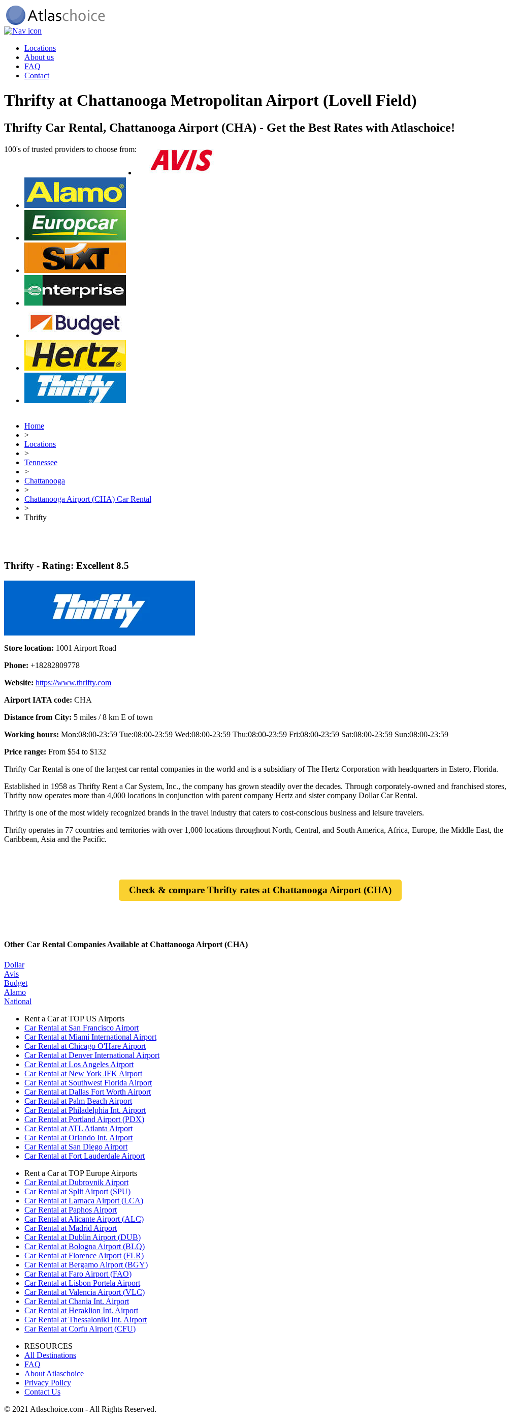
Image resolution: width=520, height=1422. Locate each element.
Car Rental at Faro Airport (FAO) (78, 1273)
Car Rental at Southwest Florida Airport (88, 1082)
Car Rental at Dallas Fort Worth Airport (87, 1091)
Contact (36, 75)
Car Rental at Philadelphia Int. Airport (85, 1110)
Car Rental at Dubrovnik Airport (76, 1182)
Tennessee (40, 462)
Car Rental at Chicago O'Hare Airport (85, 1046)
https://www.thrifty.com (73, 682)
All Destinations (50, 1355)
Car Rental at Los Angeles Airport (79, 1064)
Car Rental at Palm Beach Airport (78, 1101)
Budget (15, 983)
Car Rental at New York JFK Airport (83, 1073)
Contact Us (42, 1391)
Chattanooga (44, 480)
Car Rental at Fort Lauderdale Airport (84, 1156)
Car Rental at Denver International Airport (91, 1055)
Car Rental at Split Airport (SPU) (77, 1191)
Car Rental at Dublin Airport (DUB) (82, 1237)
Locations (40, 48)
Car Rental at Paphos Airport (70, 1209)
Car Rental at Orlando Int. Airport (78, 1137)
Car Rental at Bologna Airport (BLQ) (84, 1246)
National (17, 1001)
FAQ (32, 66)
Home (34, 425)
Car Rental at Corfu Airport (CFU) (80, 1328)
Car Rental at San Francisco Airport (81, 1027)
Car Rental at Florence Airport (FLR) (84, 1255)
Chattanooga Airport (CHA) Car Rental (87, 499)
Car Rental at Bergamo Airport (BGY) (86, 1264)
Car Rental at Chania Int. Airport (76, 1301)
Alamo (15, 992)
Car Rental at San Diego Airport (75, 1146)
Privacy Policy (47, 1382)
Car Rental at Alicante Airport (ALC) (84, 1219)
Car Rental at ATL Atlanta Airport (78, 1128)
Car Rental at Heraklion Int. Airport (81, 1310)
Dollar (14, 964)
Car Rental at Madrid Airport (70, 1228)
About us (39, 57)
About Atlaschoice (54, 1373)
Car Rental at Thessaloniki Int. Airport (85, 1319)
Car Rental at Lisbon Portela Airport (82, 1283)
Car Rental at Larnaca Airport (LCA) (83, 1200)
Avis (11, 974)
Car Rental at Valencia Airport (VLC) (84, 1292)
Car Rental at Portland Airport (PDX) (84, 1119)
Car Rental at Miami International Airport (90, 1037)
